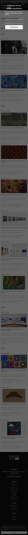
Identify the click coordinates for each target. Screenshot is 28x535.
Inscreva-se (14, 27)
